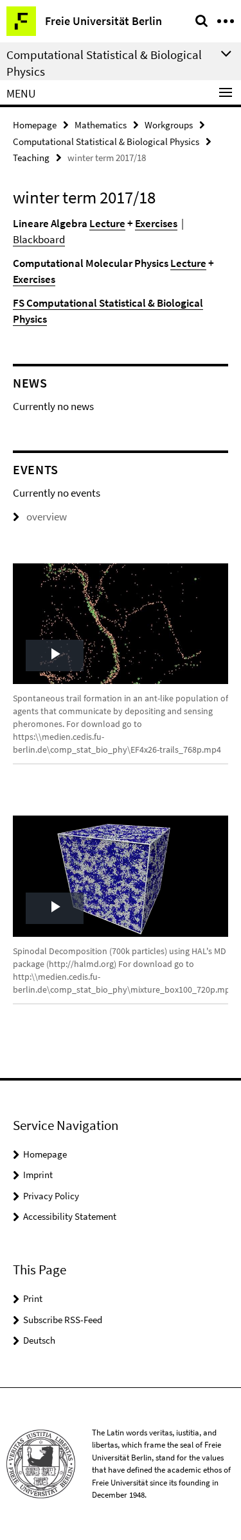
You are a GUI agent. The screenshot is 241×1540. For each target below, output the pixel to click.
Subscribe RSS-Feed (62, 1319)
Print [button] (32, 1298)
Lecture (107, 223)
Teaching (31, 157)
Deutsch (39, 1340)
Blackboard (39, 239)
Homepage (35, 125)
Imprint (38, 1174)
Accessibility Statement (69, 1216)
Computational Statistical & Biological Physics (106, 141)
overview (46, 516)
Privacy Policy (51, 1196)
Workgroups (169, 125)
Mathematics (101, 125)
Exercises (156, 223)
